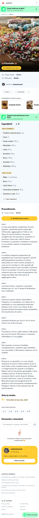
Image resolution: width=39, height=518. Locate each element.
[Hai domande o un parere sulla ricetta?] (17, 424)
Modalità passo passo (12, 68)
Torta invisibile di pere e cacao (10, 482)
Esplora (4, 509)
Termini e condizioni (7, 506)
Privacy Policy (6, 504)
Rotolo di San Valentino (8, 493)
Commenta (20, 92)
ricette (4, 14)
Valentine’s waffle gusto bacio (10, 480)
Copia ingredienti (11, 199)
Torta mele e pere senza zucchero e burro (14, 490)
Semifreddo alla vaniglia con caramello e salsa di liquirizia (18, 477)
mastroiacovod (18, 84)
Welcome (22, 509)
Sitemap (22, 506)
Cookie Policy (24, 504)
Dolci (11, 14)
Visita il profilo (19, 460)
